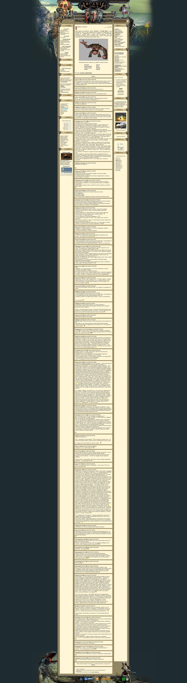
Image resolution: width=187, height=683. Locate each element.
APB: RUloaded (119, 168)
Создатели (63, 144)
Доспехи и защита (88, 67)
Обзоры (62, 69)
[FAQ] (79, 21)
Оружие (86, 69)
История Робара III (64, 40)
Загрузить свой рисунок (121, 130)
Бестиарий (63, 37)
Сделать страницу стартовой (64, 106)
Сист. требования (64, 145)
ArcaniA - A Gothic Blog (86, 72)
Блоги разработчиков (65, 71)
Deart (111, 26)
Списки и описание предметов (64, 32)
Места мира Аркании (65, 47)
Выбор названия (64, 136)
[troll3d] (93, 60)
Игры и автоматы (64, 54)
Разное (97, 66)
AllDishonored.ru (119, 166)
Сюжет (62, 43)
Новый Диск (120, 39)
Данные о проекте (64, 135)
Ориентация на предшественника (64, 138)
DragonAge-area (119, 165)
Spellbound (117, 35)
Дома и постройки (88, 66)
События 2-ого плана (65, 42)
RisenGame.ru (118, 163)
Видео (62, 146)
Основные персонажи (65, 49)
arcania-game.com (118, 33)
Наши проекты (64, 110)
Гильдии (62, 50)
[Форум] (107, 21)
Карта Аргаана (64, 48)
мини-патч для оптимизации (120, 56)
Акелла (118, 38)
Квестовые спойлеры (65, 44)
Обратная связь (64, 111)
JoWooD (121, 36)
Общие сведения (64, 142)
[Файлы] (108, 17)
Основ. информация (65, 33)
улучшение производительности (119, 59)
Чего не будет (63, 143)
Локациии (98, 67)
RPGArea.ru (118, 158)
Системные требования (120, 46)
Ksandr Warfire (68, 678)
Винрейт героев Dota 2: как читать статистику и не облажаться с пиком (121, 105)
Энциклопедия (64, 30)
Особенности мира (65, 140)
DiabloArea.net (119, 161)
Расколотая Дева (64, 53)
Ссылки (62, 113)
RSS (62, 114)
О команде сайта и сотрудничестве (64, 104)
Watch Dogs (118, 170)
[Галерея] (80, 17)
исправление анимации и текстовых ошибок (120, 62)
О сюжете (63, 141)
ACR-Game (118, 169)
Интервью (63, 70)
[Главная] (93, 12)
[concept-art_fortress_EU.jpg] (120, 128)
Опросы (62, 112)
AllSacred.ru (118, 159)
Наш (62, 109)
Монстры (98, 64)
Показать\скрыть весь (66, 120)
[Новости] (69, 123)
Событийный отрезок (65, 41)
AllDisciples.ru (118, 164)
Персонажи (86, 64)
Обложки (98, 69)
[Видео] (108, 14)
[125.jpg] (120, 121)
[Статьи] (79, 14)
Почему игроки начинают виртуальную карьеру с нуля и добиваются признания (120, 102)
